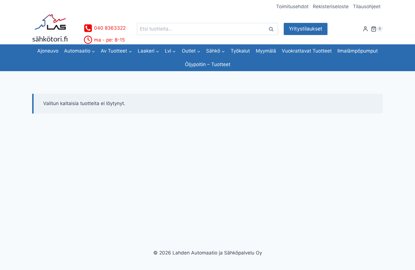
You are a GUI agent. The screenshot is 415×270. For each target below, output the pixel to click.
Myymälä (266, 51)
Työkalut (240, 51)
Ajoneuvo (47, 51)
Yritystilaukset (305, 29)
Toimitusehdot (292, 6)
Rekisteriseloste (331, 6)
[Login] (365, 29)
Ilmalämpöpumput (357, 51)
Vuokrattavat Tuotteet (307, 51)
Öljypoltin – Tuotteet (207, 64)
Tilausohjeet (367, 6)
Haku (272, 29)
